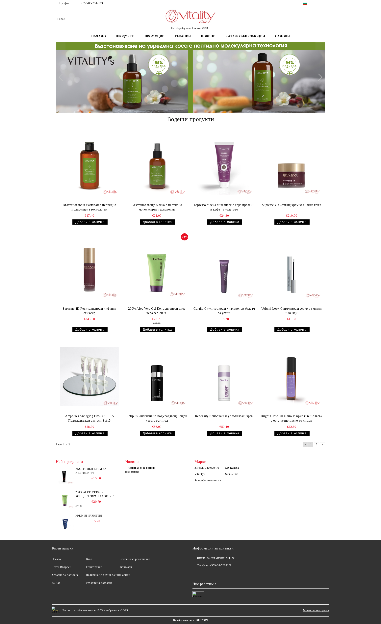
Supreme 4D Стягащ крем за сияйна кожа (291, 205)
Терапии (183, 36)
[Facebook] (317, 3)
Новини (125, 574)
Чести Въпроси (61, 567)
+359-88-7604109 (92, 3)
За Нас (56, 582)
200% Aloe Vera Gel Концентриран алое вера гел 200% (157, 311)
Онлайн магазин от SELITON (190, 620)
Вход (89, 559)
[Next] (318, 77)
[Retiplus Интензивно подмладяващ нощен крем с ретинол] (157, 376)
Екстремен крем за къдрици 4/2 (91, 470)
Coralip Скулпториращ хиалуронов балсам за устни (224, 311)
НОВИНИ (208, 36)
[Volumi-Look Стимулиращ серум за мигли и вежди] (291, 269)
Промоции (155, 36)
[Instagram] (323, 3)
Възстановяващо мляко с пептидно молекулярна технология (157, 207)
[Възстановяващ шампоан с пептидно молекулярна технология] (89, 165)
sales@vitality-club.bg (221, 557)
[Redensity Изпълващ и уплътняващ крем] (224, 376)
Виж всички (132, 471)
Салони (282, 36)
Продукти (125, 36)
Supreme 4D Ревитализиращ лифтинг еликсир (89, 311)
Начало (98, 36)
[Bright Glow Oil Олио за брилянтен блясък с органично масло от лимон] (291, 376)
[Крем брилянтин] (65, 523)
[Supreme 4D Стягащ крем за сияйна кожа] (291, 165)
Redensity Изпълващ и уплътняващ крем (224, 416)
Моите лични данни (316, 610)
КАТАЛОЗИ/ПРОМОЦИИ (245, 36)
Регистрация (94, 567)
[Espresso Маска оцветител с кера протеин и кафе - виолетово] (224, 165)
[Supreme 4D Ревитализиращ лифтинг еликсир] (89, 269)
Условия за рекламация (135, 559)
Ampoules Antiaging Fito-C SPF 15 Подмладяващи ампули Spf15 (89, 418)
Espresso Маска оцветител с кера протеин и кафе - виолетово (224, 207)
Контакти (126, 567)
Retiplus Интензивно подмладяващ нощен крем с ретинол (156, 418)
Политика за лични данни (103, 574)
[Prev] (62, 77)
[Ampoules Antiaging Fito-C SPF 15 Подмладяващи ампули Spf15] (89, 376)
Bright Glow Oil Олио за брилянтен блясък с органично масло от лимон (291, 418)
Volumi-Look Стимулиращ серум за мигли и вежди (291, 311)
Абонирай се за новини (141, 467)
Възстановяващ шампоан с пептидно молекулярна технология (89, 207)
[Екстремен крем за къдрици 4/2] (65, 476)
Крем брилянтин (88, 515)
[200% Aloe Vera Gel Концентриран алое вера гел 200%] (157, 269)
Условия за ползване (65, 574)
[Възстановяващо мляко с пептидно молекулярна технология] (157, 165)
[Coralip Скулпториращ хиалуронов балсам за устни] (224, 269)
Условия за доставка (99, 582)
